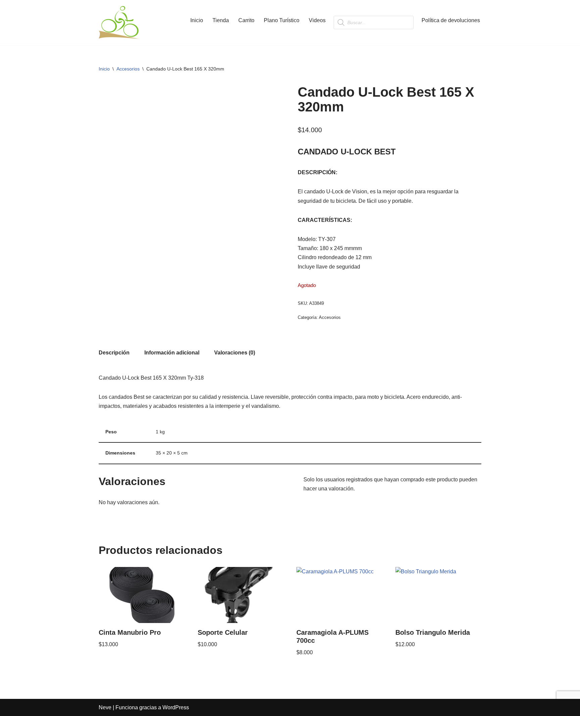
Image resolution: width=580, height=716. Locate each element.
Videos (317, 20)
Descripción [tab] (114, 352)
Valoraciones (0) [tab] (234, 352)
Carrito (246, 20)
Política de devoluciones (451, 20)
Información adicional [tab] (171, 352)
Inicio (196, 20)
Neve (105, 707)
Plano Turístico (281, 20)
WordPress (175, 707)
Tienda (220, 20)
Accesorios (128, 68)
